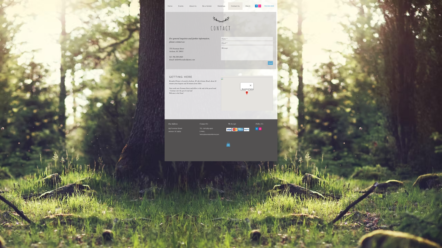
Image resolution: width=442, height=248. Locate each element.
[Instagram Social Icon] (259, 6)
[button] (228, 144)
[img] (229, 129)
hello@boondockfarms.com (185, 59)
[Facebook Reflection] (256, 6)
